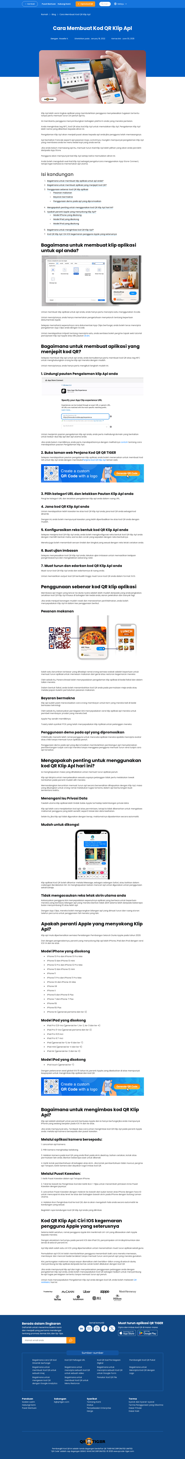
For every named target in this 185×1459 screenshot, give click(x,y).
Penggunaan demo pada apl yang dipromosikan (77, 201)
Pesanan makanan (62, 192)
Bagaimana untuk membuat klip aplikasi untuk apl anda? (75, 180)
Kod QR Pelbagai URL (75, 1360)
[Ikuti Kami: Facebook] (104, 1328)
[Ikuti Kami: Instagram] (97, 1328)
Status (90, 1405)
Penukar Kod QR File (107, 1377)
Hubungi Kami (28, 1405)
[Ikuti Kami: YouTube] (89, 1328)
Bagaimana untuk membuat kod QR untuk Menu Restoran (76, 1380)
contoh (124, 442)
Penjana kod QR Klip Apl (94, 459)
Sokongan (60, 1398)
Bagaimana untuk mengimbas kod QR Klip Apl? (70, 229)
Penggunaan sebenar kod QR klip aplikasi (67, 189)
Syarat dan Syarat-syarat (141, 1401)
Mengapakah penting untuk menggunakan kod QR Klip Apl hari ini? (80, 207)
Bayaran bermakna (63, 196)
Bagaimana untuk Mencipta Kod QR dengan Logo (142, 1370)
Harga (90, 1411)
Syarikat (92, 1398)
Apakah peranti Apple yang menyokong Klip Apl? (71, 211)
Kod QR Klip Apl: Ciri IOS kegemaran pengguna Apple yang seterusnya (82, 234)
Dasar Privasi (135, 1408)
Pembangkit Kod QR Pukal (142, 1360)
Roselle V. (63, 38)
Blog (54, 14)
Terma (133, 1398)
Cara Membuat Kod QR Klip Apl (75, 14)
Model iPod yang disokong (66, 223)
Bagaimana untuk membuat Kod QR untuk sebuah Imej (44, 1370)
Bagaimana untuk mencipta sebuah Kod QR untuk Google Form (109, 1370)
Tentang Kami (94, 1401)
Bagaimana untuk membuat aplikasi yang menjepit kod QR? (77, 185)
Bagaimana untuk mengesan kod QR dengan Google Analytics (44, 1380)
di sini (86, 335)
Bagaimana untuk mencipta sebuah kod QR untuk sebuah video (77, 1370)
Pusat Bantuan (29, 1408)
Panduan (27, 1398)
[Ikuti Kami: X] (112, 1328)
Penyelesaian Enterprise (99, 1408)
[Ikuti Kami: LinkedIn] (81, 1328)
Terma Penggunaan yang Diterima (146, 1405)
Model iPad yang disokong (66, 219)
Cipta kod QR (86, 4)
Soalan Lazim (28, 1401)
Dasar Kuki (134, 1411)
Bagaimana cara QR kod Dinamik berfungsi (44, 1362)
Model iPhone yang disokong (67, 215)
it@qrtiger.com (61, 1401)
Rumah (44, 14)
